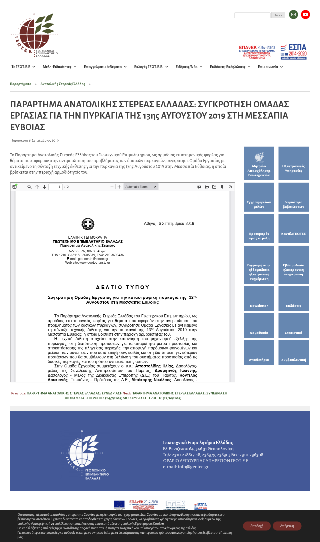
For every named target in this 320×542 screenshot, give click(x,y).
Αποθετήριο (259, 360)
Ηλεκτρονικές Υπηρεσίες (293, 168)
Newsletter (259, 306)
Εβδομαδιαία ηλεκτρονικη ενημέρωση (293, 269)
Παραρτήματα (20, 84)
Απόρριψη (287, 526)
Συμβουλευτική (293, 360)
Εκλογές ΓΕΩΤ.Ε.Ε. (148, 67)
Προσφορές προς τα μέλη (259, 236)
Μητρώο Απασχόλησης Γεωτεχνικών (259, 170)
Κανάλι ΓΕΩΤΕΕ (293, 234)
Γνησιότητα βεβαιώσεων (293, 204)
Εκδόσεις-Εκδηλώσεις (228, 67)
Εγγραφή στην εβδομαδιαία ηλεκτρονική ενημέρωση (258, 272)
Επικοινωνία (268, 67)
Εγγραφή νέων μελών (259, 204)
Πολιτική (226, 532)
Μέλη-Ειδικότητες (57, 67)
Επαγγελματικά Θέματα (103, 67)
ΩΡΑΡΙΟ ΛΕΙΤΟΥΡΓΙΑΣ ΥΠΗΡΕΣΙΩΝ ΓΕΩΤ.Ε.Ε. (206, 460)
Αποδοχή (256, 526)
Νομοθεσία (259, 333)
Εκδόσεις (293, 306)
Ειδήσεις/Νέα (187, 67)
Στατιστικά (293, 333)
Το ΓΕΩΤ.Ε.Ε (21, 67)
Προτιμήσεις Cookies (149, 523)
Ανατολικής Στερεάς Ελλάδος (62, 84)
